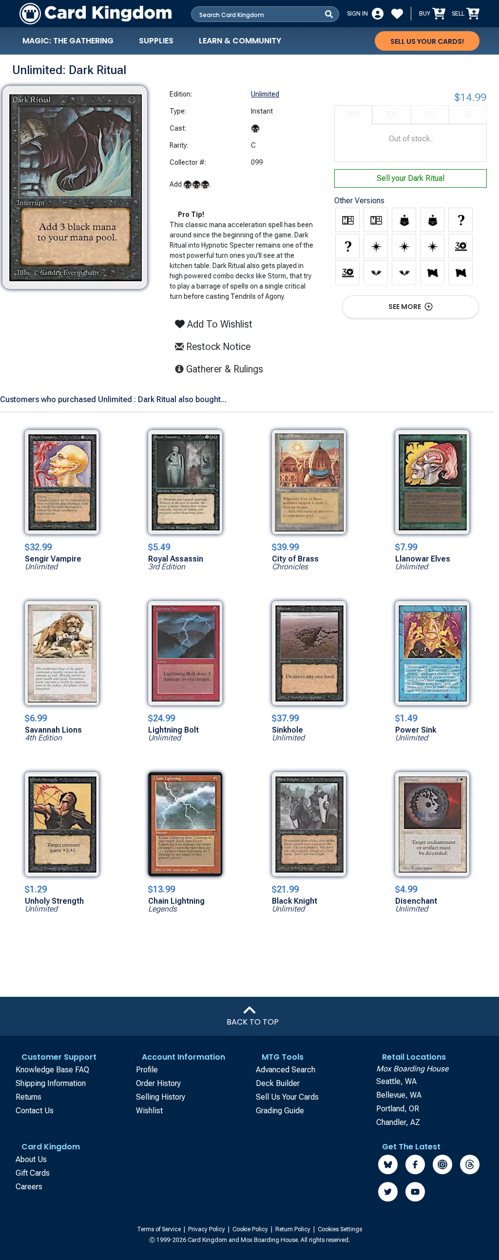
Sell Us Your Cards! (427, 41)
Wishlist (149, 1110)
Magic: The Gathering (68, 40)
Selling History (160, 1097)
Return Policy (293, 1229)
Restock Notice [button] (217, 346)
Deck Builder (278, 1083)
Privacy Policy (207, 1229)
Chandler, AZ (398, 1122)
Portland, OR (397, 1108)
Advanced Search (285, 1069)
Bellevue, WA (399, 1095)
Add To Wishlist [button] (218, 324)
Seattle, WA (396, 1081)
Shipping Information (51, 1083)
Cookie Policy (250, 1229)
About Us (31, 1159)
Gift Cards (33, 1173)
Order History (158, 1083)
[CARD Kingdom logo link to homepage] (95, 13)
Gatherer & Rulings (227, 369)
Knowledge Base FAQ (52, 1069)
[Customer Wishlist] (397, 13)
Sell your (410, 178)
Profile (147, 1069)
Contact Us (35, 1110)
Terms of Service (159, 1229)
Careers (29, 1186)
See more (405, 306)
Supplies (156, 40)
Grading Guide (280, 1110)
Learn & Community (240, 40)
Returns (28, 1097)
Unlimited (265, 94)
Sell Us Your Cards (287, 1097)
